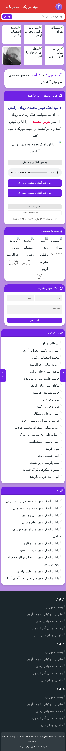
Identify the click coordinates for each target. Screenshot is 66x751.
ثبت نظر (34, 320)
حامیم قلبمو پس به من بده (41, 378)
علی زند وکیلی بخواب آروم (41, 350)
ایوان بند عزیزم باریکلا (44, 476)
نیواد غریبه (52, 448)
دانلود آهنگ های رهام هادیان (40, 522)
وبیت (21, 746)
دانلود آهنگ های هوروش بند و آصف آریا (33, 578)
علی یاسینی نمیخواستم (43, 441)
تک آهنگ (36, 75)
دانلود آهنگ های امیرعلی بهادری (37, 571)
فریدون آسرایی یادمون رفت (40, 420)
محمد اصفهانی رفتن (45, 357)
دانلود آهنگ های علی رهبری (40, 515)
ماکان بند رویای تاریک (44, 385)
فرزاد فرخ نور (50, 399)
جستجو (7, 16)
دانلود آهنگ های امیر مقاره (41, 543)
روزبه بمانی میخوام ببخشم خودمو (36, 427)
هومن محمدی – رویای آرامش (41, 95)
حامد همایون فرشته (46, 392)
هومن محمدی (41, 121)
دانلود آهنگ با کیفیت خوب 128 (32, 192)
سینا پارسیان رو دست (44, 462)
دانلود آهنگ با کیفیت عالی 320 (32, 183)
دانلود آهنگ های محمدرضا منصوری (36, 508)
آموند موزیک (31, 6)
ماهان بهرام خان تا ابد (44, 371)
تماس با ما (13, 6)
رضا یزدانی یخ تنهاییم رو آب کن (38, 434)
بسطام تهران (50, 343)
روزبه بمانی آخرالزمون (44, 364)
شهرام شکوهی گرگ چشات (40, 469)
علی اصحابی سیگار (46, 413)
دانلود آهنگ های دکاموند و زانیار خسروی (32, 501)
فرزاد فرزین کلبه (48, 406)
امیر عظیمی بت (48, 455)
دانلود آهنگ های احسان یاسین (39, 550)
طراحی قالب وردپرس (36, 746)
